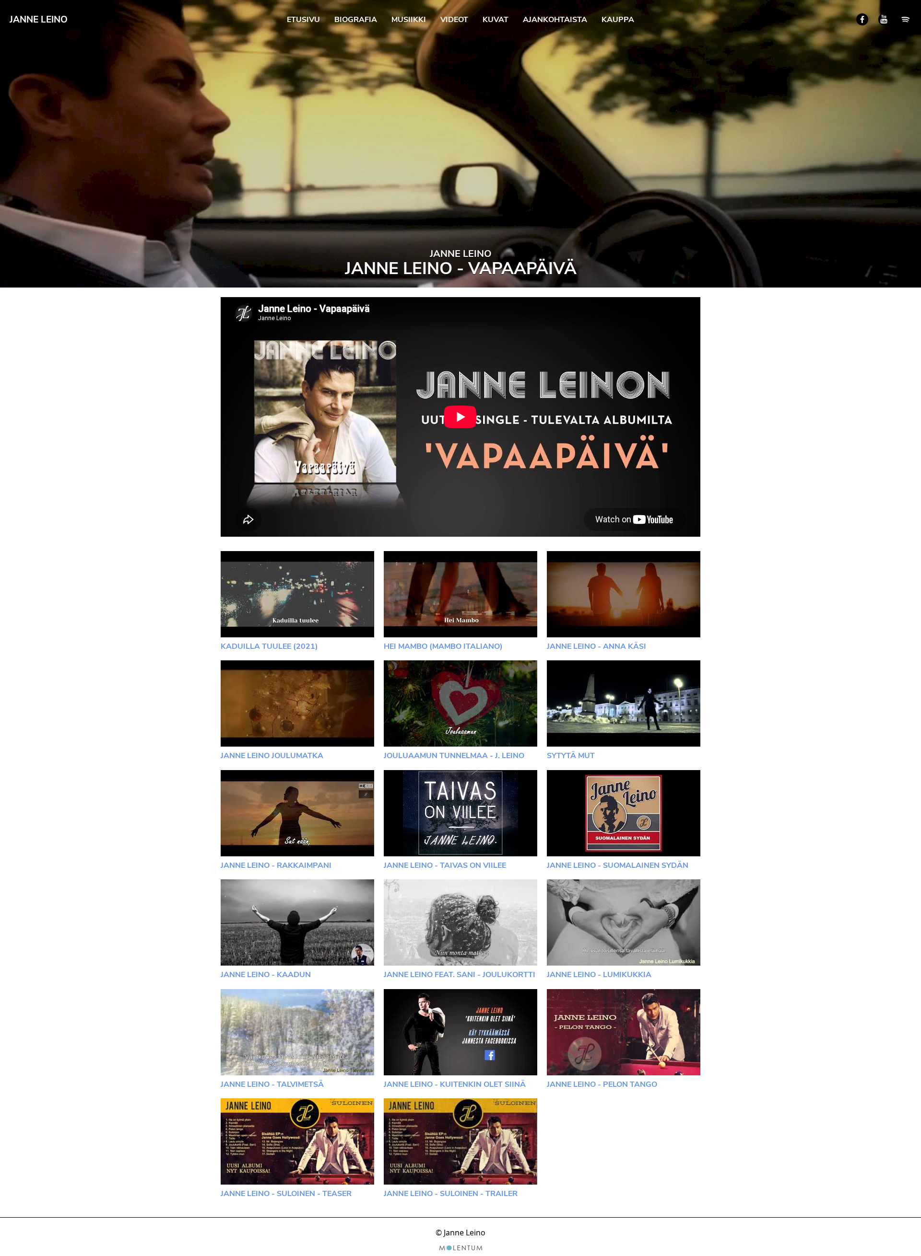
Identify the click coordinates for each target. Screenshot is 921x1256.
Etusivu (303, 19)
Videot (454, 19)
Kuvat (495, 19)
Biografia (355, 19)
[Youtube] (883, 19)
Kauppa (618, 19)
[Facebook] (862, 19)
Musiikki (408, 19)
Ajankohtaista (555, 19)
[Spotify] (905, 19)
